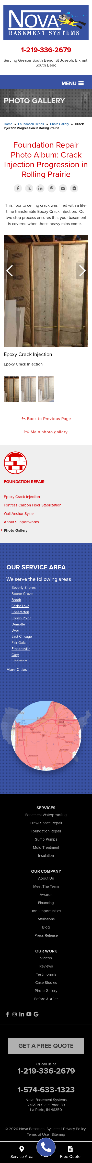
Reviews (46, 966)
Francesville (21, 648)
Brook (16, 600)
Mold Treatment (46, 847)
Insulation (46, 855)
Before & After (46, 999)
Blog (46, 927)
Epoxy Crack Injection (22, 496)
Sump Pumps (46, 839)
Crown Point (21, 618)
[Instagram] (15, 1014)
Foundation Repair (24, 481)
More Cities (16, 669)
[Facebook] (7, 1014)
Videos (46, 958)
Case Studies (46, 982)
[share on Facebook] (18, 188)
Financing (46, 903)
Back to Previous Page (48, 419)
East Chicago (22, 636)
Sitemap (58, 1134)
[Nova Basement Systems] (46, 1147)
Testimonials (46, 974)
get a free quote (46, 1045)
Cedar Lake (20, 606)
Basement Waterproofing (46, 815)
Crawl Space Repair (46, 823)
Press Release (46, 935)
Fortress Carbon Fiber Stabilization (32, 505)
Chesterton (20, 612)
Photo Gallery (16, 530)
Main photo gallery (48, 432)
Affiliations (46, 919)
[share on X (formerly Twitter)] (29, 188)
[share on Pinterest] (52, 188)
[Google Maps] (36, 1014)
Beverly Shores (24, 587)
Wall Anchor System (20, 513)
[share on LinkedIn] (40, 188)
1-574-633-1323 (46, 1090)
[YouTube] (29, 1014)
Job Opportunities (46, 911)
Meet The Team (46, 886)
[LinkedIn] (22, 1014)
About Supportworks (21, 522)
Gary (15, 655)
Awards (46, 894)
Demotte (18, 624)
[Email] (63, 188)
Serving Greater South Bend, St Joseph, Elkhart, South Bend (46, 63)
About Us (46, 878)
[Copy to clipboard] (74, 188)
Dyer (15, 630)
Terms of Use (38, 1134)
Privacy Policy (74, 1129)
